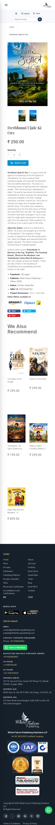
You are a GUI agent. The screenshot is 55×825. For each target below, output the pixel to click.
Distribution (8, 571)
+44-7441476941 (10, 673)
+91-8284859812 (10, 657)
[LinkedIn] (25, 816)
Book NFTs (33, 587)
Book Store (33, 571)
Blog (30, 583)
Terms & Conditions (11, 823)
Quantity (11, 150)
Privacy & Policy (30, 823)
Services (32, 563)
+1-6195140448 (10, 665)
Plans (5, 563)
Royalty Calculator (11, 579)
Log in (25, 13)
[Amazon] (38, 816)
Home (11, 27)
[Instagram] (18, 816)
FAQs (5, 583)
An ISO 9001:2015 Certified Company (27, 736)
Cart (36, 13)
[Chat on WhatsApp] (27, 647)
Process (6, 567)
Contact (31, 590)
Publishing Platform (11, 575)
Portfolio (32, 567)
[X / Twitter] (12, 816)
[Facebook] (6, 816)
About (30, 559)
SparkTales (33, 575)
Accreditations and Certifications (11, 591)
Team (30, 579)
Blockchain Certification (13, 587)
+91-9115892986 (17, 641)
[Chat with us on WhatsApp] (48, 810)
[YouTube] (31, 816)
